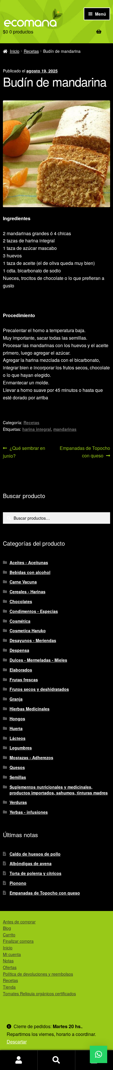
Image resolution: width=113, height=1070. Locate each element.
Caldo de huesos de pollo (35, 854)
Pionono (18, 883)
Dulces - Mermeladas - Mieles (38, 660)
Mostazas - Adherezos (31, 757)
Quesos (17, 767)
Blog (7, 928)
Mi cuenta (12, 954)
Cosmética (20, 621)
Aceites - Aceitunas (29, 562)
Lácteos (17, 738)
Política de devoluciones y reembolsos (38, 974)
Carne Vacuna (23, 582)
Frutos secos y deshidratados (39, 689)
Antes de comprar (19, 922)
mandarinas (64, 429)
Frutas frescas (24, 679)
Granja (16, 699)
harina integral (36, 429)
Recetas (31, 51)
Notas (8, 961)
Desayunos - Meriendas (33, 640)
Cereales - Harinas (27, 591)
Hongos (17, 718)
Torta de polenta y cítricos (35, 873)
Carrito (9, 935)
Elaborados (21, 670)
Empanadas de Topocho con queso (84, 451)
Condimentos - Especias (34, 611)
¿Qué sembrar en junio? (24, 451)
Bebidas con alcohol (30, 572)
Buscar (56, 1060)
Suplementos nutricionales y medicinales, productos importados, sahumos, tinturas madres (59, 790)
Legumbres (21, 748)
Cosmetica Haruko (28, 630)
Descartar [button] (17, 1041)
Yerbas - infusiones (29, 812)
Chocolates (21, 601)
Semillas (18, 777)
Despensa (19, 650)
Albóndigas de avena (31, 863)
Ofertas (10, 967)
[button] (98, 1054)
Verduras (18, 802)
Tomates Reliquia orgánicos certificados (39, 993)
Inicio (14, 51)
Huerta (16, 728)
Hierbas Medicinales (30, 709)
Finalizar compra (18, 941)
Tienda (9, 987)
